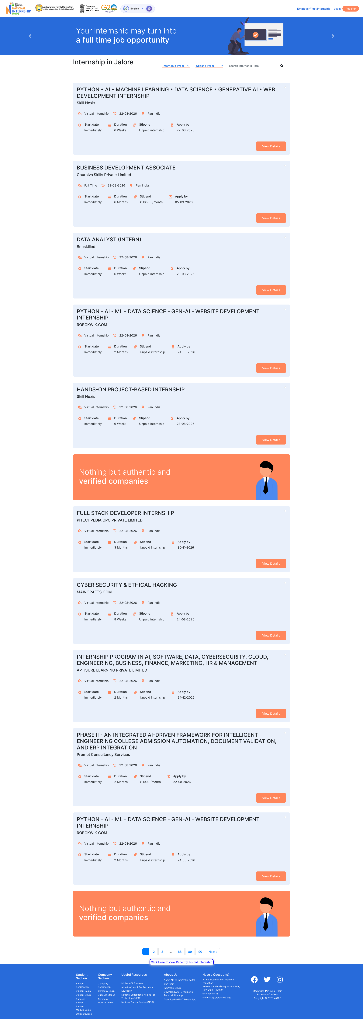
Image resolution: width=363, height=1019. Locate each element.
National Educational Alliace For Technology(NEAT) (138, 996)
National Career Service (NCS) (137, 1002)
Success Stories (80, 1001)
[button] (30, 36)
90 (200, 952)
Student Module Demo (83, 1008)
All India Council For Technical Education (137, 989)
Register (351, 8)
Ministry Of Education (132, 983)
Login (337, 8)
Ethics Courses (84, 1013)
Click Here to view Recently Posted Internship (181, 962)
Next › (213, 952)
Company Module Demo (105, 1001)
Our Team (169, 983)
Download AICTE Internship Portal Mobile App (178, 993)
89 (190, 952)
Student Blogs (83, 994)
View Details (271, 146)
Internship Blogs (172, 987)
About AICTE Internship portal (179, 980)
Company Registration (104, 985)
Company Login (106, 990)
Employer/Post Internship (313, 8)
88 (180, 952)
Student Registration (82, 985)
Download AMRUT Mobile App (180, 999)
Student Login (83, 990)
